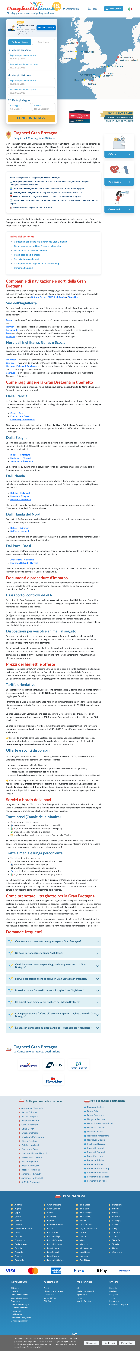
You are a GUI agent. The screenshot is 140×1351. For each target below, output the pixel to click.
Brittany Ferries (38, 297)
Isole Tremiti (85, 1217)
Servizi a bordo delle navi (26, 259)
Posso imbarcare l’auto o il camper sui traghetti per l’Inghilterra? (49, 990)
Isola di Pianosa (54, 1244)
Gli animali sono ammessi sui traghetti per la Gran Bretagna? (47, 1002)
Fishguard (21, 366)
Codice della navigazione (21, 1318)
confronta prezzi (31, 118)
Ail (78, 1288)
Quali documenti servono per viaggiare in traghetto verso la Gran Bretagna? (50, 966)
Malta (82, 1240)
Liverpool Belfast (95, 1132)
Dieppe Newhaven (30, 1141)
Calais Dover (27, 1129)
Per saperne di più (34, 1347)
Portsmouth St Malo (97, 1181)
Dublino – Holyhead (20, 493)
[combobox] (31, 58)
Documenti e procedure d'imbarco (30, 250)
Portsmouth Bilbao (96, 1160)
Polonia (115, 1209)
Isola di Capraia (54, 1240)
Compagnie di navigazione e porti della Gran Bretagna (40, 241)
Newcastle (11, 360)
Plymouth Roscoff (95, 1148)
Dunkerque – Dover (20, 416)
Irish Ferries (60, 297)
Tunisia (115, 1244)
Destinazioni (72, 9)
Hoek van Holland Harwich (34, 1153)
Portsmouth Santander (98, 1177)
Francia (18, 1256)
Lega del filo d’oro (84, 1301)
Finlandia (19, 1252)
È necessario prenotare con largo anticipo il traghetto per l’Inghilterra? (53, 1028)
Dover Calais (93, 1111)
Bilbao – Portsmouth (20, 455)
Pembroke (32, 366)
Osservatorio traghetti (118, 1305)
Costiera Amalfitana (24, 1228)
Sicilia (115, 1225)
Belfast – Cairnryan (19, 528)
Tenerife (116, 1240)
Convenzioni (49, 1295)
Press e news (114, 1301)
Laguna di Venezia (88, 1228)
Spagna (115, 1228)
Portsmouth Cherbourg (98, 1169)
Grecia (50, 1213)
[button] (131, 9)
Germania (19, 1260)
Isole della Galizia (55, 1260)
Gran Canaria (53, 1209)
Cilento (18, 1221)
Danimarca (20, 1240)
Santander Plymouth (31, 1174)
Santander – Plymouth (21, 458)
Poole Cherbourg (95, 1156)
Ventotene (117, 1252)
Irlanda (50, 1221)
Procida (116, 1217)
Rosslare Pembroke (30, 1170)
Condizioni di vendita (19, 1298)
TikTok (112, 1298)
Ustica (115, 1248)
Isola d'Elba (52, 1232)
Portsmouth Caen (95, 1164)
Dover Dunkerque (95, 1115)
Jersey (83, 1221)
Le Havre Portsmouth (31, 1157)
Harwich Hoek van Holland (100, 1123)
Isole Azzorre (53, 1248)
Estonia (18, 1248)
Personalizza (127, 1343)
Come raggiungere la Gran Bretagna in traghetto (37, 246)
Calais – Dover (17, 413)
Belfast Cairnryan (29, 1112)
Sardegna (116, 1221)
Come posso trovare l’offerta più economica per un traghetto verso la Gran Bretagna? (55, 1015)
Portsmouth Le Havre (97, 1173)
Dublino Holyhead (30, 1145)
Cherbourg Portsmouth (32, 1137)
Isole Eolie (84, 1209)
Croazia (18, 1236)
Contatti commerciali (19, 1295)
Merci (95, 9)
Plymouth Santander (97, 1152)
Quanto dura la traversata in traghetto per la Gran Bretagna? (48, 941)
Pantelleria (117, 1205)
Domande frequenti (23, 267)
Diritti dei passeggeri (19, 1321)
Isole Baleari (53, 1252)
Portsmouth (12, 330)
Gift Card (47, 1301)
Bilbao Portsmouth (30, 1121)
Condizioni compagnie (20, 1305)
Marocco (84, 1244)
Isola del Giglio (54, 1236)
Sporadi (116, 1232)
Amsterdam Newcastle (32, 1108)
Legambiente (82, 1295)
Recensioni (113, 1288)
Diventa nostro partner (53, 1291)
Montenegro (86, 1248)
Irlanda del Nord (55, 1225)
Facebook (113, 1291)
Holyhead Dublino (95, 1128)
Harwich (10, 327)
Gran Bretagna (54, 1205)
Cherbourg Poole (29, 1133)
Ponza (115, 1213)
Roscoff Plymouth (30, 1162)
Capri (17, 1213)
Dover (9, 320)
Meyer (79, 1298)
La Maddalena (86, 1225)
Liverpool (10, 363)
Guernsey (51, 1217)
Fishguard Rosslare (96, 1119)
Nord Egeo (85, 1252)
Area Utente (115, 9)
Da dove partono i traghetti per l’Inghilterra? (39, 953)
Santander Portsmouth (32, 1178)
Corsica (18, 1225)
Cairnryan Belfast (95, 1107)
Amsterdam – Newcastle (22, 560)
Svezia (115, 1236)
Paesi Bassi (85, 1260)
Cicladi (18, 1217)
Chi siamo (15, 1288)
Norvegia (84, 1256)
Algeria (17, 1209)
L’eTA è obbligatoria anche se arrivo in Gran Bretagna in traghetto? (51, 979)
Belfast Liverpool (29, 1116)
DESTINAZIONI (74, 1196)
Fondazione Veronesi (85, 1291)
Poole (9, 333)
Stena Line (73, 297)
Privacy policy (16, 1311)
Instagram (113, 1295)
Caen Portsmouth (29, 1125)
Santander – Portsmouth (22, 461)
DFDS (50, 297)
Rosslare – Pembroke (20, 500)
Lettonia (83, 1232)
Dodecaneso (21, 1244)
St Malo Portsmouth (31, 1182)
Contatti (14, 1291)
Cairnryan (10, 373)
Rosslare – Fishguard (20, 496)
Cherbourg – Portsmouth (22, 420)
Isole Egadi (85, 1205)
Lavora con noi (50, 1298)
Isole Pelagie (85, 1213)
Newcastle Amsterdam (98, 1136)
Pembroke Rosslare (96, 1144)
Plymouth (10, 337)
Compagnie (15, 1301)
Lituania (83, 1236)
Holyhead (10, 366)
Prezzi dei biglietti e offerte (27, 254)
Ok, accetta (91, 1343)
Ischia (50, 1228)
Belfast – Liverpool (19, 531)
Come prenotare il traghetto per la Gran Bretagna (37, 263)
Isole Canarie (53, 1256)
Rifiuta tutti (109, 1343)
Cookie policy (16, 1314)
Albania (18, 1205)
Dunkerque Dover (30, 1149)
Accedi (46, 1288)
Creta (17, 1232)
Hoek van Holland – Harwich (24, 563)
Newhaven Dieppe (96, 1140)
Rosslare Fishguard (30, 1166)
